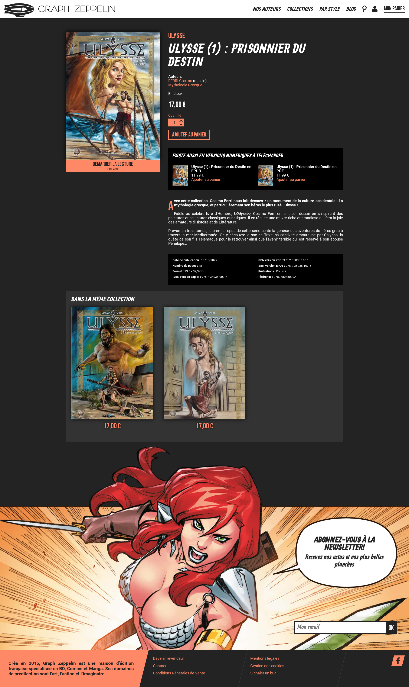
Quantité (174, 115)
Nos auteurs (267, 9)
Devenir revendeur (168, 658)
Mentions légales (264, 658)
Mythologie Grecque (185, 85)
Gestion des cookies (267, 666)
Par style (330, 9)
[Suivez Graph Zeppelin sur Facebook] (398, 660)
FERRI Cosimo (180, 81)
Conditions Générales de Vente (179, 673)
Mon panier (394, 8)
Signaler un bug (263, 673)
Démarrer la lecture (113, 165)
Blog (351, 9)
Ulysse (176, 35)
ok (391, 628)
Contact (159, 666)
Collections (300, 9)
